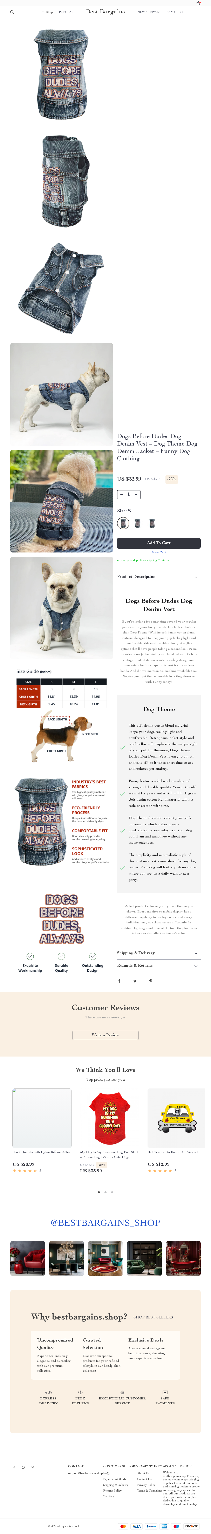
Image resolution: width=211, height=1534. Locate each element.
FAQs (107, 1473)
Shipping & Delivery (115, 1485)
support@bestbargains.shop (85, 1473)
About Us (143, 1473)
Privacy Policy (146, 1485)
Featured (174, 12)
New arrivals (148, 12)
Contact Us (144, 1479)
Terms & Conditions (149, 1490)
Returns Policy (112, 1490)
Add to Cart (159, 543)
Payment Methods (114, 1479)
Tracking (108, 1496)
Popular (66, 12)
